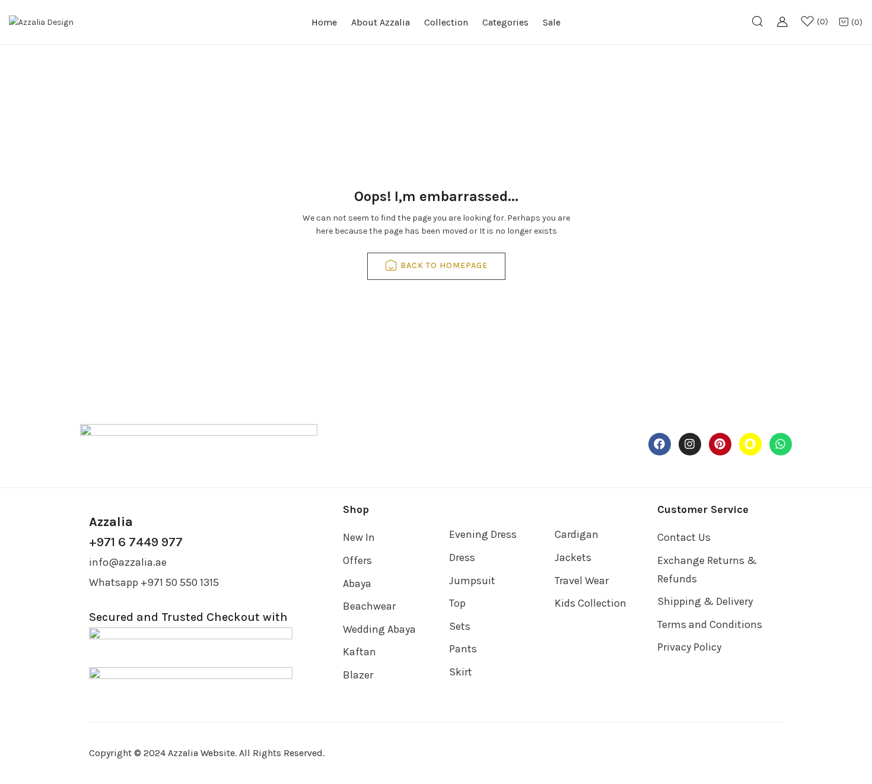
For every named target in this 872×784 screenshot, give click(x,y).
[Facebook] (659, 444)
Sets (459, 626)
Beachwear (369, 606)
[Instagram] (690, 444)
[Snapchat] (750, 444)
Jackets (573, 557)
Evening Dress (483, 534)
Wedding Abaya (379, 629)
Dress (462, 557)
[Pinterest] (720, 444)
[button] (851, 22)
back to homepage (444, 265)
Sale (552, 22)
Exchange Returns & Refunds (707, 569)
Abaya (357, 583)
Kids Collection (590, 603)
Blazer (358, 674)
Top (457, 603)
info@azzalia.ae (128, 562)
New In (359, 537)
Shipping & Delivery (705, 601)
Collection (446, 22)
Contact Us (684, 537)
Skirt (460, 671)
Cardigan (577, 534)
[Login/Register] (786, 28)
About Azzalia (380, 22)
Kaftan (359, 651)
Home (324, 22)
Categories (505, 22)
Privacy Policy (689, 647)
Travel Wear (582, 580)
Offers (357, 560)
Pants (463, 648)
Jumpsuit (472, 580)
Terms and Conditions (709, 624)
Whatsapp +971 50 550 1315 (154, 582)
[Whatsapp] (780, 444)
